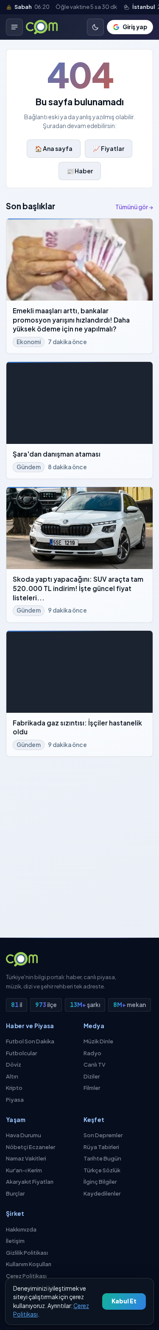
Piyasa (15, 1099)
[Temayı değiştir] (95, 27)
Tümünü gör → (134, 207)
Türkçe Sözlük (102, 1170)
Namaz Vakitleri (26, 1158)
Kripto (14, 1087)
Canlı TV (95, 1064)
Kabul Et (124, 1301)
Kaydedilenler (102, 1193)
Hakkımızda (21, 1229)
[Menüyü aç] (14, 27)
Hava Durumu (23, 1135)
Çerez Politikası (26, 1276)
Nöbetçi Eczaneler (30, 1147)
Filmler (92, 1087)
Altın (12, 1076)
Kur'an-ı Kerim (24, 1170)
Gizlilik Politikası (27, 1252)
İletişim (15, 1240)
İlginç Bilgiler (100, 1181)
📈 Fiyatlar (108, 148)
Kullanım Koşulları (28, 1264)
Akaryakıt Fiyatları (29, 1181)
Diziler (92, 1076)
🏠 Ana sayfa (54, 148)
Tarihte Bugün (102, 1158)
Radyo (92, 1053)
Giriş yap (135, 26)
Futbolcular (21, 1053)
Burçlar (15, 1193)
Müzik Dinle (98, 1041)
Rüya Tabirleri (101, 1147)
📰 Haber (80, 171)
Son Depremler (103, 1135)
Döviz (13, 1064)
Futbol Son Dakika (30, 1041)
